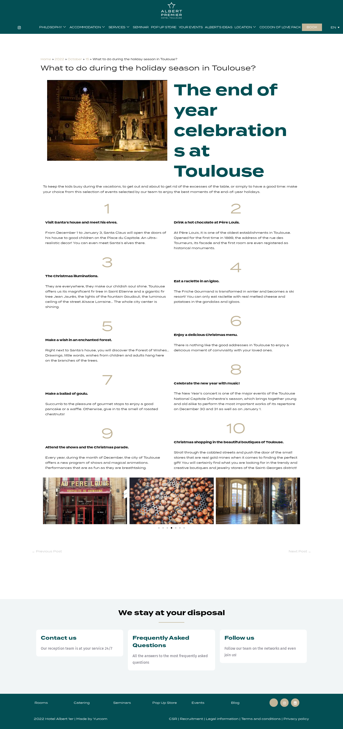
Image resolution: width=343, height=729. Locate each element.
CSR (173, 719)
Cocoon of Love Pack (280, 27)
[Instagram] (19, 27)
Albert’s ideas (218, 27)
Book (312, 27)
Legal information (222, 719)
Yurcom (100, 719)
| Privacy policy (295, 719)
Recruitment (192, 719)
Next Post (300, 551)
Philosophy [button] (50, 27)
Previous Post (47, 551)
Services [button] (116, 27)
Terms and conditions (261, 719)
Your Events (191, 27)
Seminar (141, 27)
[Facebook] (274, 702)
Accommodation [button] (85, 27)
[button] (47, 501)
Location (243, 27)
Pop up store (163, 27)
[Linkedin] (295, 702)
